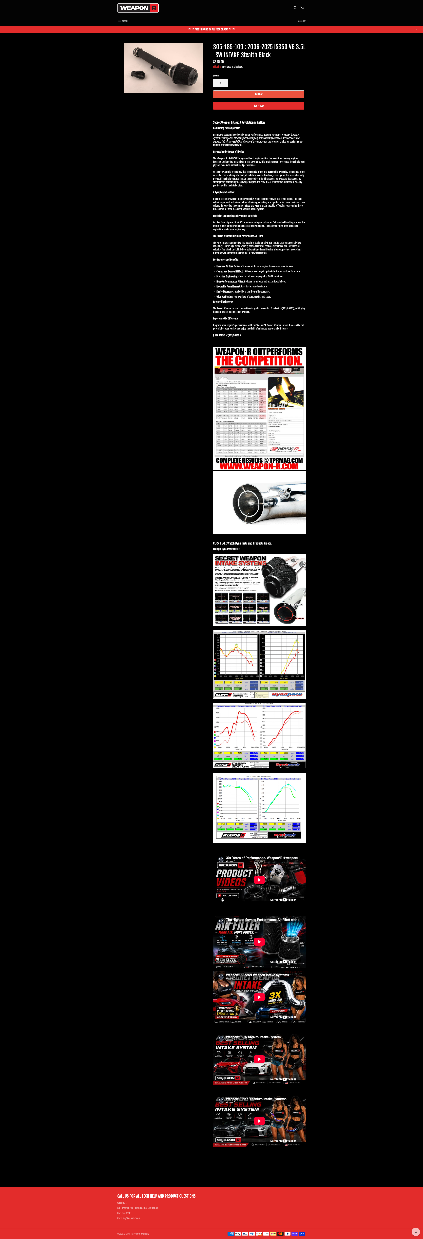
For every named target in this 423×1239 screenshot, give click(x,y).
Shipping (217, 66)
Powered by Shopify (141, 1234)
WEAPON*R (128, 1234)
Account (302, 21)
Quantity (216, 75)
